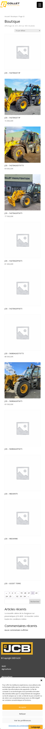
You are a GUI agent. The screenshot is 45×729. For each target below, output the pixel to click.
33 (21, 596)
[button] (41, 680)
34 (25, 596)
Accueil (7, 16)
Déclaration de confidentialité (19, 726)
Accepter (22, 707)
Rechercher (34, 601)
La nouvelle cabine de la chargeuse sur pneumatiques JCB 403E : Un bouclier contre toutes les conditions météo (22, 616)
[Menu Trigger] (40, 5)
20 (25, 593)
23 (36, 593)
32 (17, 596)
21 (29, 593)
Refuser (22, 714)
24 (7, 596)
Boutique (14, 16)
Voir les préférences (22, 720)
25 (10, 596)
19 (21, 593)
